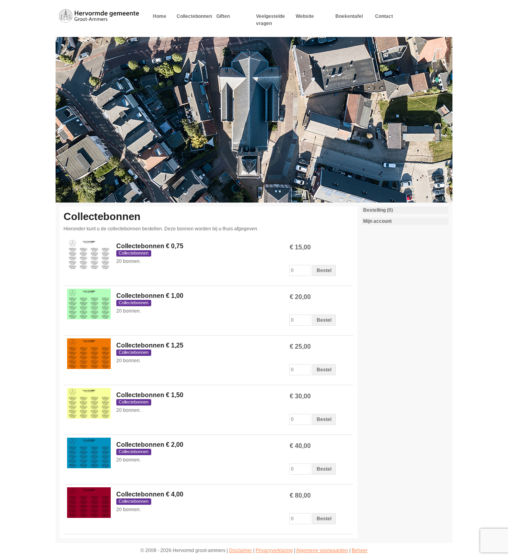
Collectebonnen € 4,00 (149, 494)
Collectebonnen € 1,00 (149, 295)
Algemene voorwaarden (322, 550)
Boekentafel (349, 16)
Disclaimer (240, 550)
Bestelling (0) (378, 210)
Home (159, 16)
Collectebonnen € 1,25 (149, 345)
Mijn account (377, 221)
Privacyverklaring (274, 550)
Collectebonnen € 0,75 (149, 246)
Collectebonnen (194, 16)
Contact (384, 16)
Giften (223, 16)
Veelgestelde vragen (270, 20)
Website (305, 16)
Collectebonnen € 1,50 (149, 395)
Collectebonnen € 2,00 (149, 444)
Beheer (360, 550)
